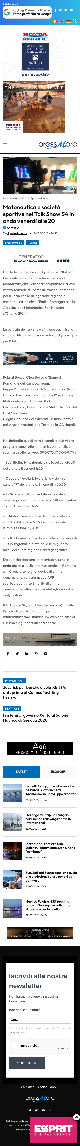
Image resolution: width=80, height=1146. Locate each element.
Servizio (13, 228)
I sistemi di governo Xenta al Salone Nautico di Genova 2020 (35, 718)
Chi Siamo (27, 1087)
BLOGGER (58, 772)
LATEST (21, 772)
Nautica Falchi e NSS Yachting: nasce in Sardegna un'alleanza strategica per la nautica (48, 905)
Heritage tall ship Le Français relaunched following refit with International (48, 819)
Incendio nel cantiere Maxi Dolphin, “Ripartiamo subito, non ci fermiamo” (51, 848)
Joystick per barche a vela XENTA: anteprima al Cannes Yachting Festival (34, 692)
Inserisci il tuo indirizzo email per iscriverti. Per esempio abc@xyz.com (40, 1030)
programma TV (13, 242)
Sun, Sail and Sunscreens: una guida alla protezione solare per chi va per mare (51, 876)
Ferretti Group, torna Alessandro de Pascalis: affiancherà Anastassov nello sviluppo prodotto (51, 790)
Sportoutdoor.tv (17, 233)
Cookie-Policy (47, 1087)
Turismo (32, 242)
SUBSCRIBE (27, 1063)
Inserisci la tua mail (24, 1010)
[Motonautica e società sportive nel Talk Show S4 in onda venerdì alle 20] (26, 653)
